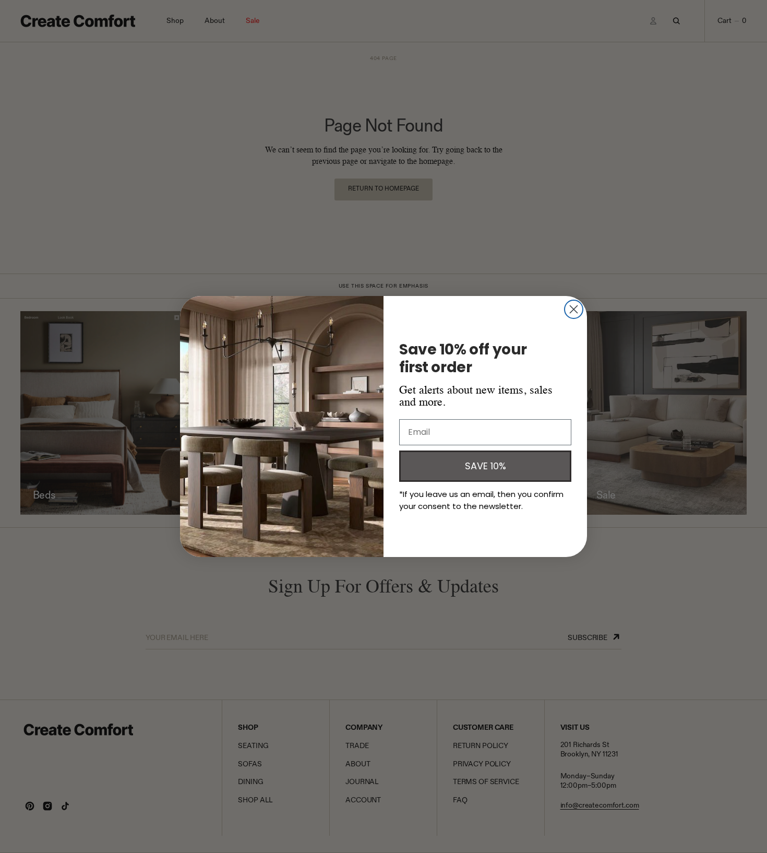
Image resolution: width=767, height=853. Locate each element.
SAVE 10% (485, 465)
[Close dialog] (574, 309)
